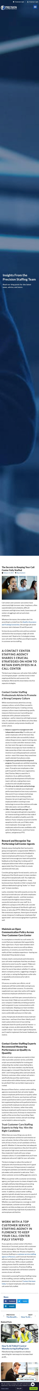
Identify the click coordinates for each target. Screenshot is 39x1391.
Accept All (33, 1388)
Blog (18, 573)
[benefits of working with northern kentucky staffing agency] (19, 1371)
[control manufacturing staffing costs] (19, 1333)
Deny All (19, 1388)
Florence (12, 1257)
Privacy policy (5, 1388)
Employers (22, 573)
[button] (35, 7)
